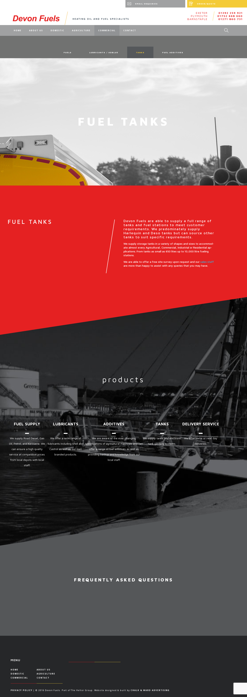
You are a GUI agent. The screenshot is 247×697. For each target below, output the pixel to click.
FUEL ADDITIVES (172, 52)
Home (17, 30)
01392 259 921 (230, 12)
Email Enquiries (146, 4)
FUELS (68, 52)
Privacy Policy (21, 690)
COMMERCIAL (107, 30)
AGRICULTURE (81, 30)
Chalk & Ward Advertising (150, 690)
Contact (129, 30)
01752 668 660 (230, 16)
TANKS (140, 52)
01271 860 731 (230, 19)
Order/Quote (206, 4)
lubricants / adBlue (103, 52)
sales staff (207, 261)
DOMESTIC (57, 30)
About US (36, 30)
